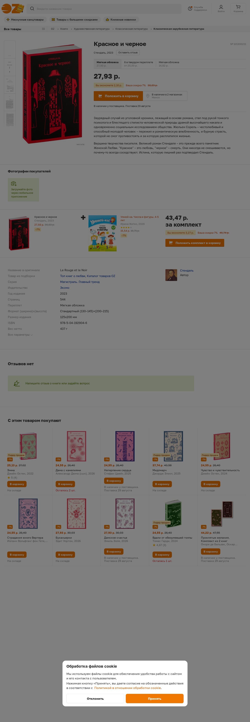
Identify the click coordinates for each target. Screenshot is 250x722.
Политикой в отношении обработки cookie (127, 688)
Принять (154, 698)
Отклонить (95, 698)
